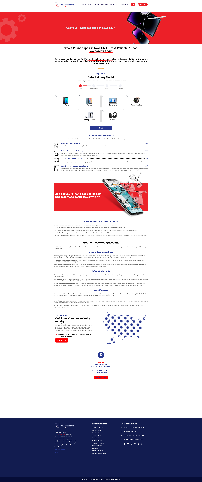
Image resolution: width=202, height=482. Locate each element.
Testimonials (104, 4)
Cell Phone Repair (97, 428)
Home (84, 4)
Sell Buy (97, 4)
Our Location (124, 4)
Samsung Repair (97, 440)
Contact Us (113, 4)
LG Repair (95, 448)
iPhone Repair (96, 430)
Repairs (89, 4)
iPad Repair (95, 433)
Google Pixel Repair (98, 443)
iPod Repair (95, 438)
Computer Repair (97, 451)
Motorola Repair (97, 446)
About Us (57, 452)
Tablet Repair (96, 435)
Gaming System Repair (99, 453)
